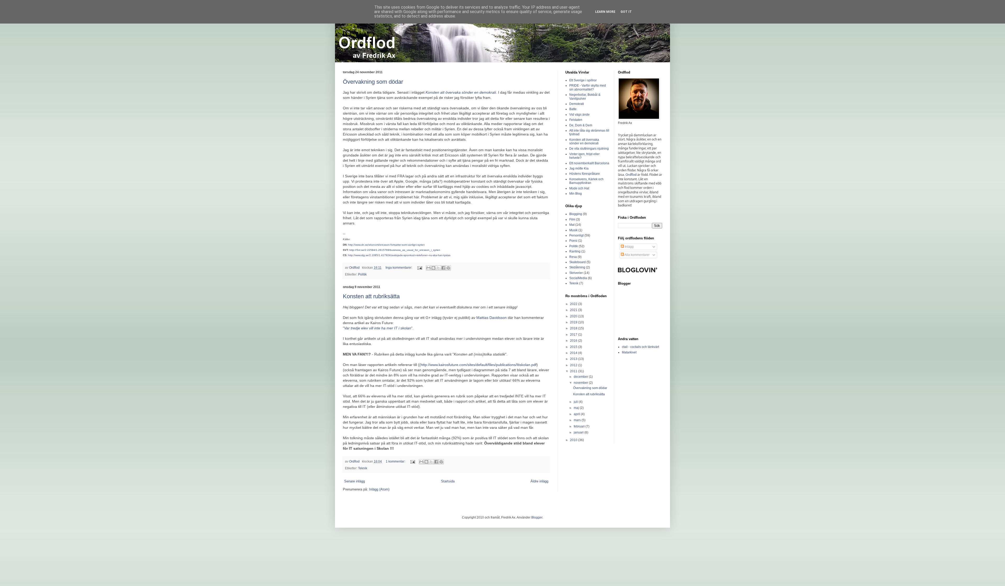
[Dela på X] (438, 268)
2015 (574, 347)
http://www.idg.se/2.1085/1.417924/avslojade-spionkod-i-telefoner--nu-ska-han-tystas (399, 255)
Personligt (576, 235)
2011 (574, 371)
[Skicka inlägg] (419, 267)
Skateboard (577, 262)
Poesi (573, 241)
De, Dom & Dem (580, 125)
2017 (574, 334)
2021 (574, 310)
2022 (574, 304)
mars (578, 420)
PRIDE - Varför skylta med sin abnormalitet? (587, 87)
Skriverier (576, 273)
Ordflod (631, 174)
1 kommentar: (396, 461)
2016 (574, 340)
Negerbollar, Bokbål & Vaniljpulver (584, 96)
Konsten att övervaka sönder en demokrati (461, 92)
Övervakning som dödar (373, 81)
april (577, 414)
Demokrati (576, 104)
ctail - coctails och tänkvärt (640, 347)
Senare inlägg (354, 481)
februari (579, 426)
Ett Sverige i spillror (583, 80)
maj (577, 408)
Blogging (575, 214)
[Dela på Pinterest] (448, 268)
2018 (574, 328)
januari (579, 432)
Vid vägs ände (579, 114)
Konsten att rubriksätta (371, 296)
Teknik (362, 468)
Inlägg (629, 247)
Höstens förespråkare (584, 174)
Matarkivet (629, 352)
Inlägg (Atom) (379, 489)
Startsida (448, 481)
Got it (626, 12)
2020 (574, 316)
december (581, 377)
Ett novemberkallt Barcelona (589, 163)
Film (572, 219)
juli (576, 402)
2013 (574, 359)
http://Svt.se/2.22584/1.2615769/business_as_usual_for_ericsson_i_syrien (394, 250)
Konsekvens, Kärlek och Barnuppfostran (586, 181)
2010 (574, 440)
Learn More (605, 12)
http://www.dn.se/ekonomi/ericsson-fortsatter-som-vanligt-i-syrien (386, 244)
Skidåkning (577, 267)
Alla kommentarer (637, 255)
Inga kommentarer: (399, 267)
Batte (573, 109)
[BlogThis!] (433, 268)
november (581, 383)
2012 (574, 365)
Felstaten (575, 120)
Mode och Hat (579, 188)
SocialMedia (578, 278)
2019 (574, 322)
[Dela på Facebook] (443, 268)
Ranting (574, 251)
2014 (574, 353)
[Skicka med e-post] (428, 268)
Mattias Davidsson (491, 317)
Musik (573, 230)
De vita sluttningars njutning (589, 148)
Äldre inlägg (539, 481)
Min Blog (575, 193)
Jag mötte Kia (579, 168)
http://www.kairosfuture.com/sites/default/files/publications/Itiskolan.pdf (479, 365)
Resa (573, 257)
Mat (571, 225)
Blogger (536, 517)
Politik (362, 274)
